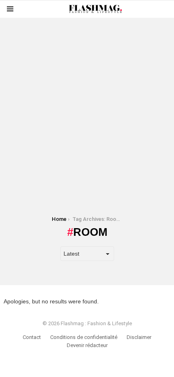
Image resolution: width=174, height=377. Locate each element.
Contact (32, 337)
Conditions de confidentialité (83, 337)
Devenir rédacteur (87, 345)
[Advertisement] (87, 105)
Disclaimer (139, 337)
